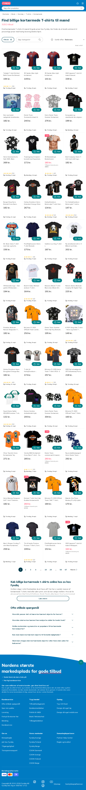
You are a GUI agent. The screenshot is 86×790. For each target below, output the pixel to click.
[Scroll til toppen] (80, 662)
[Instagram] (43, 782)
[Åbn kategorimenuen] (82, 3)
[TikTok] (34, 782)
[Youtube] (51, 782)
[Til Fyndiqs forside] (6, 3)
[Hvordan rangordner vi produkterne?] (52, 39)
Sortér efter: (59, 40)
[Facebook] (43, 785)
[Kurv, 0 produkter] (77, 3)
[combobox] (43, 8)
